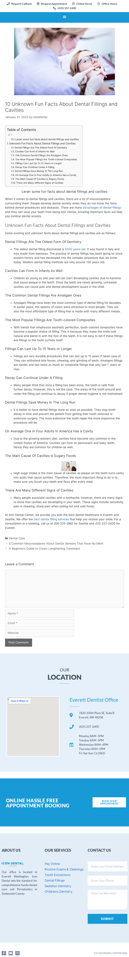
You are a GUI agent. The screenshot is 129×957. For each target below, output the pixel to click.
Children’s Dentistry (58, 891)
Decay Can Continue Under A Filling (34, 167)
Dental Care (17, 538)
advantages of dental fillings (102, 207)
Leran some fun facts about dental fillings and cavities (47, 139)
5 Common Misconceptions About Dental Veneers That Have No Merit (56, 543)
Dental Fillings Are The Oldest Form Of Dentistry (41, 147)
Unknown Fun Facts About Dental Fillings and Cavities (42, 143)
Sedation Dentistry (58, 886)
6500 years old (75, 249)
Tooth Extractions (57, 875)
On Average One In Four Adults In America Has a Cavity (45, 175)
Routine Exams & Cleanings (64, 869)
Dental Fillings (54, 880)
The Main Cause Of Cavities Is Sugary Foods (39, 179)
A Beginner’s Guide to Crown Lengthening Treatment (44, 548)
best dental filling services (51, 519)
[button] (52, 3)
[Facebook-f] (4, 953)
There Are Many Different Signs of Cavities (39, 182)
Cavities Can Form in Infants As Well (34, 151)
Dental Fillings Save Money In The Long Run (39, 171)
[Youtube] (11, 953)
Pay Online (52, 864)
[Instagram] (17, 953)
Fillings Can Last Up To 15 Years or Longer (38, 163)
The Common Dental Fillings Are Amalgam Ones (41, 155)
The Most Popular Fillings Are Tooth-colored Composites (46, 159)
